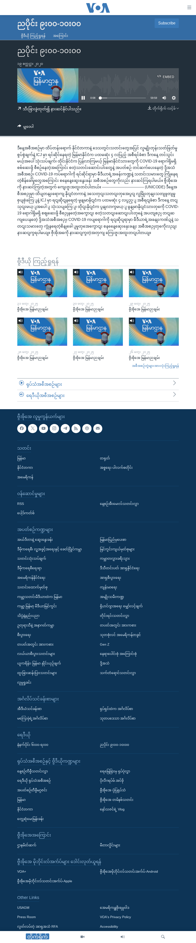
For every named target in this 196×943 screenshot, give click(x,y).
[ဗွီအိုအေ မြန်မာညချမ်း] (42, 283)
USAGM (23, 908)
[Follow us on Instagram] (54, 428)
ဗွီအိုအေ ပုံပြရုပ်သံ (113, 790)
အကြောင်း (60, 36)
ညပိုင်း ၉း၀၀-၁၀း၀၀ (114, 745)
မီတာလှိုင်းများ (110, 845)
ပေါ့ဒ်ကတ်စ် (25, 513)
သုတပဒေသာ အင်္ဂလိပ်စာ (118, 718)
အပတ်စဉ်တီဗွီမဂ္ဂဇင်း (32, 790)
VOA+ (21, 871)
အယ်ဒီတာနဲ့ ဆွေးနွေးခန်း (35, 539)
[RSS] (76, 428)
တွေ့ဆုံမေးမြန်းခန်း (30, 819)
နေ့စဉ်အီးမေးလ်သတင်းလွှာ (119, 503)
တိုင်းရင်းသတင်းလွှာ (114, 616)
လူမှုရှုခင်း (24, 682)
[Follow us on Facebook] (21, 428)
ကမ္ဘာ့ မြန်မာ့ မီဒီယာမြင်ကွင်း (37, 606)
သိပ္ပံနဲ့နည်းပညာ (28, 616)
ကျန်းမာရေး (108, 587)
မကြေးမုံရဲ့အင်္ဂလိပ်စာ (32, 718)
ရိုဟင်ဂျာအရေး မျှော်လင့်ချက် (121, 606)
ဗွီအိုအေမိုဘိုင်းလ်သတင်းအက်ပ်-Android (129, 871)
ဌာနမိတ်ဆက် (26, 845)
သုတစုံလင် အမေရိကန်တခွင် (120, 635)
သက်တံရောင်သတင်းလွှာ (118, 673)
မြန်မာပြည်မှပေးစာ (113, 539)
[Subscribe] (97, 428)
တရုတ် (105, 458)
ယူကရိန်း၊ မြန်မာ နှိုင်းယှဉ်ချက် (39, 663)
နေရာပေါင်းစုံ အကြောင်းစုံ (118, 654)
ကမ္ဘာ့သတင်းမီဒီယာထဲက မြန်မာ (39, 596)
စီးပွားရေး (24, 635)
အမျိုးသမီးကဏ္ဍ (112, 596)
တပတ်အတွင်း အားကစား (35, 644)
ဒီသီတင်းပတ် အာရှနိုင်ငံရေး (120, 568)
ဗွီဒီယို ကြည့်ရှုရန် (33, 36)
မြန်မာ (21, 458)
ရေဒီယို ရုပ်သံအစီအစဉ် (34, 780)
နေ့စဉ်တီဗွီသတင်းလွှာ (32, 771)
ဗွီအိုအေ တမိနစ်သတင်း (116, 800)
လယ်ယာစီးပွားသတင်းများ (36, 654)
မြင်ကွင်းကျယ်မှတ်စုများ (117, 549)
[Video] (82, 937)
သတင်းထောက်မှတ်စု (32, 587)
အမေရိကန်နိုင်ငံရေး (31, 578)
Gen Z (104, 644)
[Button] (25, 127)
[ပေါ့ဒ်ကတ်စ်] (86, 428)
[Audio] (122, 937)
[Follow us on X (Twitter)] (32, 428)
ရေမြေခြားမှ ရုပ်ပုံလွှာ (115, 771)
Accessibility (109, 926)
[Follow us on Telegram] (65, 428)
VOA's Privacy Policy (115, 917)
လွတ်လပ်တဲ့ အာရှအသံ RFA (37, 926)
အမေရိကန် (25, 477)
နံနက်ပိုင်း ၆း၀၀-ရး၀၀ (32, 745)
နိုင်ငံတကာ (25, 467)
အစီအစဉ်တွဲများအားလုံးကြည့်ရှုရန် (155, 366)
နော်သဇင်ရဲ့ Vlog (112, 809)
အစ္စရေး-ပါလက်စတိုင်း (116, 467)
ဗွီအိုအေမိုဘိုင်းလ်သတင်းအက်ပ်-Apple (44, 881)
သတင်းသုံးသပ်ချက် (31, 558)
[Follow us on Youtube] (43, 428)
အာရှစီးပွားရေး (110, 578)
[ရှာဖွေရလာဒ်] (163, 937)
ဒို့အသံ (104, 663)
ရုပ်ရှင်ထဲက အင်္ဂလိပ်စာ (116, 709)
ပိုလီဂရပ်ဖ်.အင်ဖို (112, 780)
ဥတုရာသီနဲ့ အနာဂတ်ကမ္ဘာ (35, 625)
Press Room (26, 917)
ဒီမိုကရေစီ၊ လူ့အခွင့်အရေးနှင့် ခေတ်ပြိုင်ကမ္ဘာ (49, 549)
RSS (20, 503)
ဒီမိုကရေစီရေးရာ (29, 568)
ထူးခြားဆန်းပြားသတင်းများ (37, 673)
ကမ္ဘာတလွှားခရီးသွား (115, 558)
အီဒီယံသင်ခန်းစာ (29, 709)
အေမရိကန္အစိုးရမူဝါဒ (114, 908)
